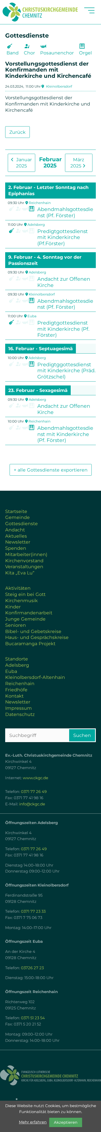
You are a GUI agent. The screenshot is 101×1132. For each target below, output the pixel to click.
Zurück (17, 132)
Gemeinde (17, 517)
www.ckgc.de (35, 778)
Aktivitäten (18, 588)
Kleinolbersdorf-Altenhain (35, 677)
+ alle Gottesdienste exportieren (51, 470)
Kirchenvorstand (24, 560)
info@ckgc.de (32, 804)
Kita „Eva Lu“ (19, 572)
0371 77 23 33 (33, 911)
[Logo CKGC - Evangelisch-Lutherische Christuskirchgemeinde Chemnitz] (50, 1075)
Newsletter (17, 542)
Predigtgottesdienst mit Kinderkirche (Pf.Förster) (62, 237)
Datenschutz (20, 714)
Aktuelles (16, 536)
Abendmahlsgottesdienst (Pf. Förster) (65, 212)
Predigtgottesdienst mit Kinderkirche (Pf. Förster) (63, 329)
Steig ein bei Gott (25, 594)
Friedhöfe (16, 689)
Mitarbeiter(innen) (26, 554)
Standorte (16, 659)
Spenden (15, 548)
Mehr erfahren (33, 1122)
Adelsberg (36, 224)
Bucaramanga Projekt (30, 643)
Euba (32, 316)
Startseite (16, 511)
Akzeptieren (65, 1122)
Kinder (13, 606)
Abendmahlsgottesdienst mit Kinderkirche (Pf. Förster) (65, 434)
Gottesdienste (21, 523)
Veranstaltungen (24, 566)
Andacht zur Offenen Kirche (63, 282)
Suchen (82, 735)
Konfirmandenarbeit (28, 612)
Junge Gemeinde (25, 619)
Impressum (18, 708)
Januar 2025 (23, 162)
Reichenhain (40, 203)
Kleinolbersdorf (59, 86)
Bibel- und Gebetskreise (33, 631)
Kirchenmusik (21, 600)
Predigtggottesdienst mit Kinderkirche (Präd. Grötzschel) (66, 370)
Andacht (15, 529)
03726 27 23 (32, 968)
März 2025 (77, 162)
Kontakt (14, 696)
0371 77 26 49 (34, 791)
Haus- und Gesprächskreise (37, 637)
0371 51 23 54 (33, 1018)
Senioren (15, 625)
